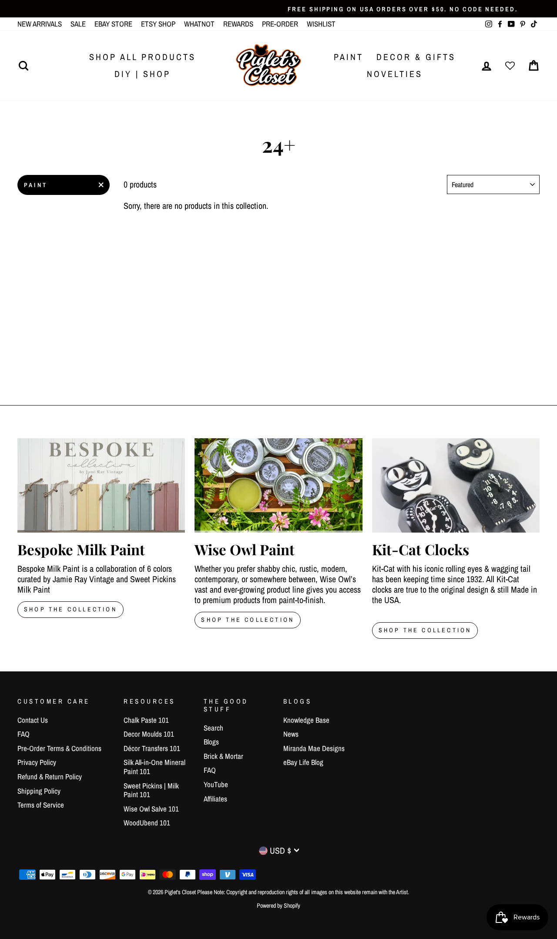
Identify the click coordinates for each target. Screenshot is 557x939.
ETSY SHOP (158, 24)
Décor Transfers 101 (152, 748)
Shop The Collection (70, 609)
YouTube (216, 784)
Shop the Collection (425, 630)
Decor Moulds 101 (149, 734)
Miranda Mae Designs (314, 748)
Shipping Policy (38, 791)
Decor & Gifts (416, 57)
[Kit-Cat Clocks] (456, 485)
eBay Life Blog (303, 762)
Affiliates (215, 799)
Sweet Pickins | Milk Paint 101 (151, 790)
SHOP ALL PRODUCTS (142, 57)
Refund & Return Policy (49, 776)
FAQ (23, 734)
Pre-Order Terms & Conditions (59, 748)
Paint (348, 57)
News (291, 734)
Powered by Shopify (278, 905)
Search (213, 728)
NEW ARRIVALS (39, 24)
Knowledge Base (306, 720)
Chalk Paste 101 (146, 720)
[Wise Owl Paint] (278, 485)
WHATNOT (199, 24)
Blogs (211, 742)
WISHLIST (321, 24)
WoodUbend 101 (147, 823)
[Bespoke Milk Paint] (101, 485)
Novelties (395, 74)
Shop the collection (247, 620)
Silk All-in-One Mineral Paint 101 (154, 766)
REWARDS (238, 24)
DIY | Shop (142, 74)
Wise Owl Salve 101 (151, 809)
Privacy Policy (36, 762)
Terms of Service (40, 805)
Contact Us (32, 720)
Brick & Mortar (223, 756)
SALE (78, 24)
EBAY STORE (113, 24)
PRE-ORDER (280, 24)
